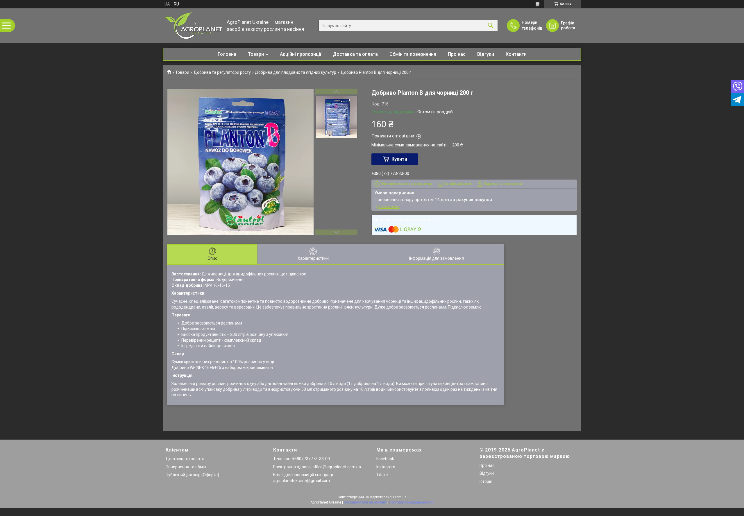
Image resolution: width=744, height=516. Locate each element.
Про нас (457, 54)
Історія (486, 481)
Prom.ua (400, 497)
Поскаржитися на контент (365, 502)
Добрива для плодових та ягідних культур (295, 72)
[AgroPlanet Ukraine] (193, 25)
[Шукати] (491, 25)
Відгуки (485, 54)
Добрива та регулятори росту (222, 72)
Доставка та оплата (355, 54)
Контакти (516, 54)
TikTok (382, 474)
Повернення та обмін (186, 467)
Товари (256, 54)
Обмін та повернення (412, 54)
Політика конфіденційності (411, 502)
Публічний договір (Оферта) (192, 474)
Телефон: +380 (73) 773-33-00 (301, 458)
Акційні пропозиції (300, 54)
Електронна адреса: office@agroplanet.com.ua (317, 467)
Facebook (385, 458)
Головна (227, 54)
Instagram (385, 467)
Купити (399, 159)
